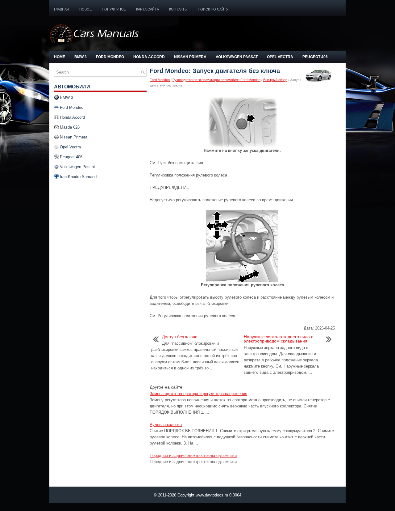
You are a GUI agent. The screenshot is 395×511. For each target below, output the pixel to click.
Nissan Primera (190, 57)
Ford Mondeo (110, 57)
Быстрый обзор (275, 80)
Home (59, 57)
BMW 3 (80, 57)
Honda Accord (149, 57)
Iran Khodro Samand (78, 176)
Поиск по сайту (213, 9)
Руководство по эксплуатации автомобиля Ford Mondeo (216, 80)
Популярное (114, 9)
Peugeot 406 (315, 57)
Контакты (178, 9)
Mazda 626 (70, 127)
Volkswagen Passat (237, 57)
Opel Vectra (280, 57)
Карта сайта (147, 9)
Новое (85, 9)
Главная (61, 9)
